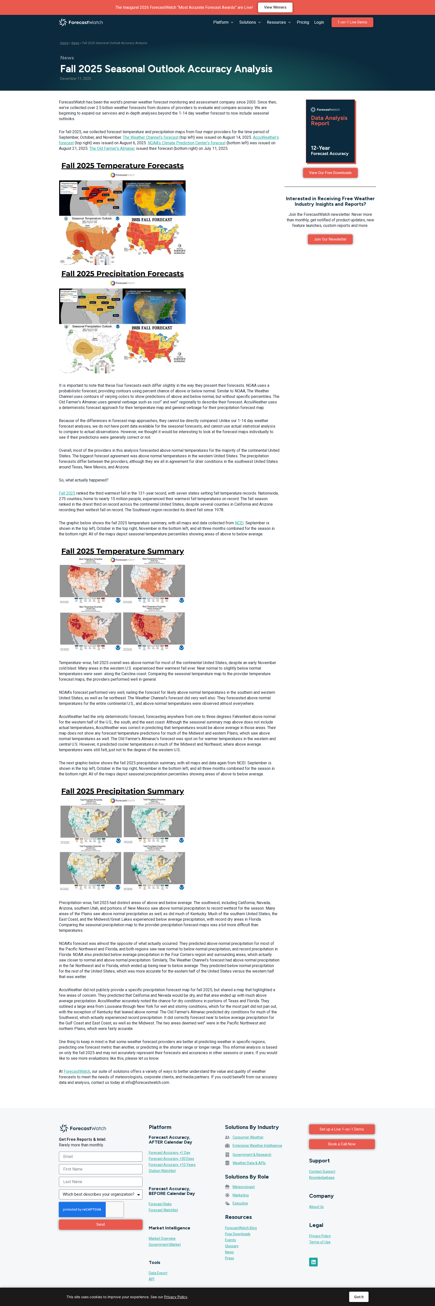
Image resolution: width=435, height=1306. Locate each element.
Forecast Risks (160, 1204)
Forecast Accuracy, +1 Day (169, 1153)
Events (230, 1240)
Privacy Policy (320, 1236)
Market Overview (162, 1238)
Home (64, 43)
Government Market (165, 1245)
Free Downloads (237, 1234)
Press (229, 1258)
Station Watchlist (162, 1171)
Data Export (158, 1273)
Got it (359, 1297)
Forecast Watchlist (163, 1210)
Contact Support (322, 1172)
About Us (316, 1207)
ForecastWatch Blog (241, 1228)
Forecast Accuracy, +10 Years (172, 1165)
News (75, 43)
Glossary (232, 1246)
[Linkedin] (313, 1262)
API (151, 1279)
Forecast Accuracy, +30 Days (171, 1159)
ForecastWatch (77, 1071)
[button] (224, 22)
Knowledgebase (322, 1178)
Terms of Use (320, 1242)
